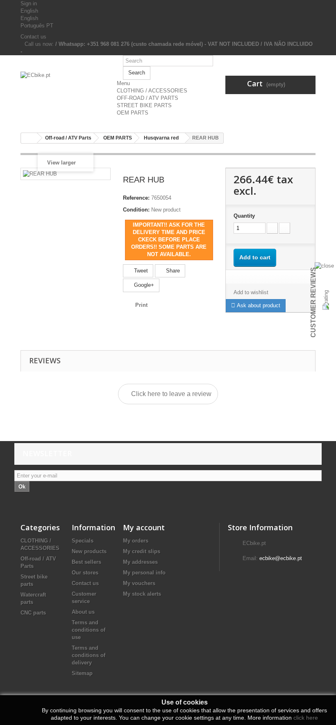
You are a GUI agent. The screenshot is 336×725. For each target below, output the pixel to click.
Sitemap (82, 673)
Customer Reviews (313, 302)
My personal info (144, 573)
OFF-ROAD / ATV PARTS (147, 98)
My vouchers (139, 583)
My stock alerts (142, 594)
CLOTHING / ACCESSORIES (152, 91)
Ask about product (257, 305)
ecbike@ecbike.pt (280, 558)
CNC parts (33, 613)
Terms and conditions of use (88, 629)
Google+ (143, 285)
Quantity (244, 216)
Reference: (136, 198)
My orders (135, 541)
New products (89, 551)
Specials (82, 541)
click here (305, 717)
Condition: (136, 210)
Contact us (33, 37)
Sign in (28, 3)
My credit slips (141, 551)
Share (172, 271)
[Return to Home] (29, 138)
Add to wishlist (251, 292)
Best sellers (86, 562)
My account (144, 527)
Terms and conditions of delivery (88, 655)
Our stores (85, 573)
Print (141, 305)
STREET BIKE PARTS (144, 105)
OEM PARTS (132, 113)
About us (83, 612)
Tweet (140, 271)
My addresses (140, 562)
